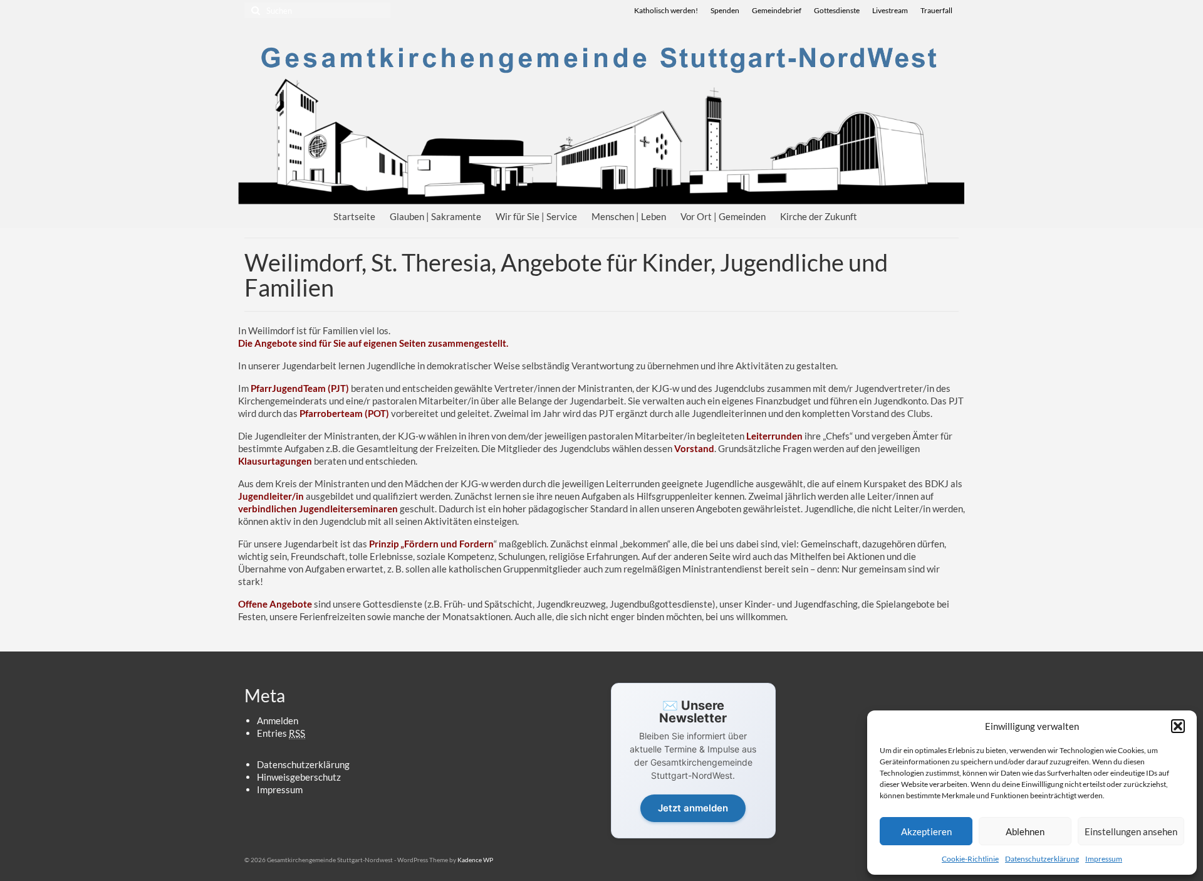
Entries (281, 733)
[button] (1178, 726)
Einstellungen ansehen (1131, 831)
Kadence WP (475, 859)
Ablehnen (1025, 831)
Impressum (1103, 858)
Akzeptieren (926, 831)
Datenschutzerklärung (1042, 858)
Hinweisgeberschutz (299, 777)
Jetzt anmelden (693, 808)
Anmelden (277, 720)
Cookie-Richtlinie (970, 858)
